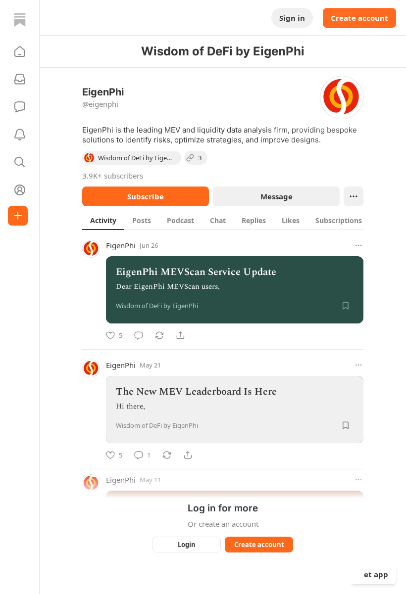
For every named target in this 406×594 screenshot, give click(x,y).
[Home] (20, 20)
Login (187, 544)
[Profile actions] (353, 196)
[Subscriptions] (20, 79)
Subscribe (145, 196)
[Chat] (20, 107)
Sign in (292, 18)
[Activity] (20, 134)
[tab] (103, 220)
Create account (359, 18)
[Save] (346, 306)
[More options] (358, 245)
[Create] (18, 216)
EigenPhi (121, 245)
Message (276, 196)
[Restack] (159, 335)
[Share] (180, 335)
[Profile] (20, 190)
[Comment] (138, 335)
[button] (20, 51)
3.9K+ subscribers (112, 176)
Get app (373, 574)
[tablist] (233, 220)
